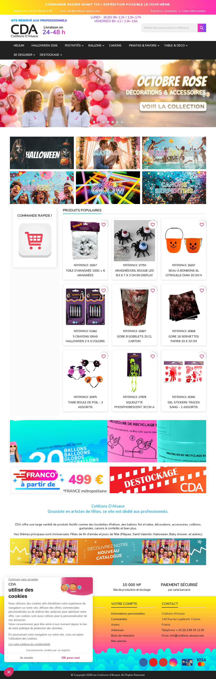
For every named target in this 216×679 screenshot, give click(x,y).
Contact (170, 603)
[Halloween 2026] (42, 153)
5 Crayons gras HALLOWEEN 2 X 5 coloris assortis (85, 341)
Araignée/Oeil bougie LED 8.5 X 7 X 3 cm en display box (134, 275)
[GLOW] (108, 187)
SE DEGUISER (23, 55)
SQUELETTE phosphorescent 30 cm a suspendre (134, 407)
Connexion (170, 11)
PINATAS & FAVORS (143, 46)
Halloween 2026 (44, 46)
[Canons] (174, 187)
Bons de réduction (122, 636)
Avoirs (115, 625)
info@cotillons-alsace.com (84, 11)
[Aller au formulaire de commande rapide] (34, 240)
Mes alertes (119, 641)
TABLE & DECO (174, 46)
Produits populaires (82, 210)
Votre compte (124, 603)
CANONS (115, 46)
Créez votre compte (194, 11)
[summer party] (174, 153)
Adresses (117, 630)
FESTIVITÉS (73, 46)
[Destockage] (158, 480)
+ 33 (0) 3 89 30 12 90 (39, 11)
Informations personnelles (128, 614)
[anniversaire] (42, 187)
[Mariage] (108, 153)
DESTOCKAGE (49, 55)
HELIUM (19, 46)
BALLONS (94, 46)
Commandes (119, 619)
